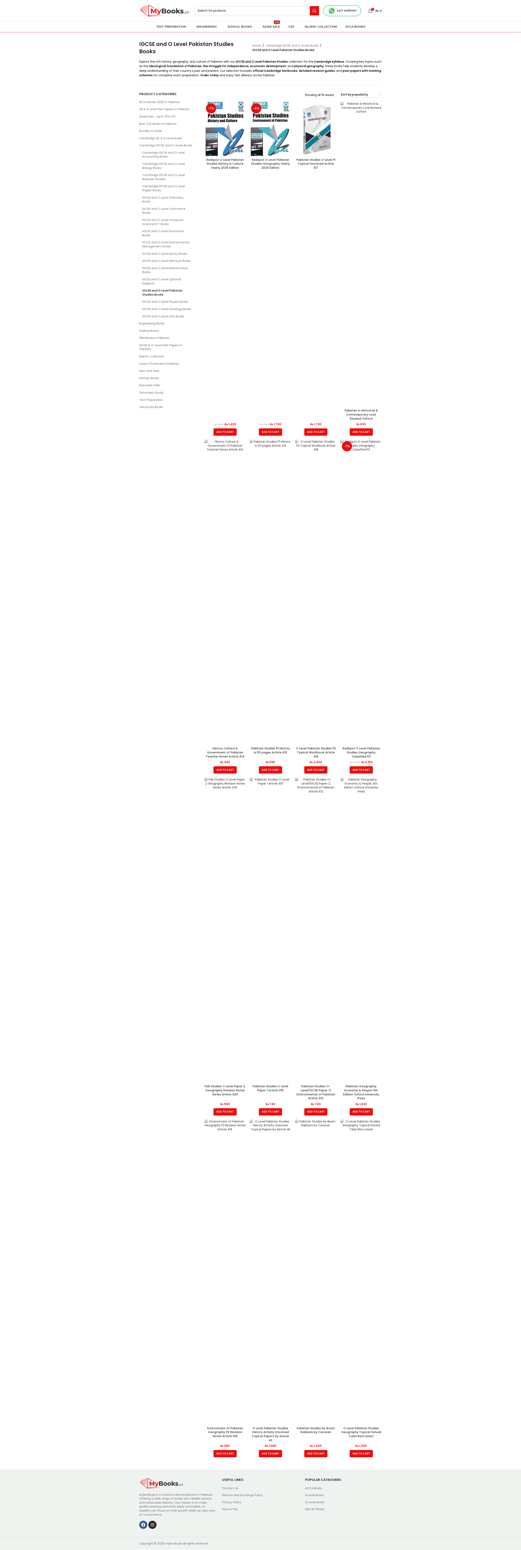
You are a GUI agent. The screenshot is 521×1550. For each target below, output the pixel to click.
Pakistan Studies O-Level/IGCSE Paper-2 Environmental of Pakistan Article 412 (316, 1092)
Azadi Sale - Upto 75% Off (157, 116)
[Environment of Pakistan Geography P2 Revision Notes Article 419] (225, 1272)
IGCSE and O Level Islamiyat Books (166, 261)
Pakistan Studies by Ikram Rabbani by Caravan (316, 1430)
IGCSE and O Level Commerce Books (163, 211)
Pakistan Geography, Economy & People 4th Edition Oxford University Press (361, 1092)
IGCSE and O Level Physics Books (165, 302)
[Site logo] (164, 10)
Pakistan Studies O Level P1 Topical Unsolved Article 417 (315, 164)
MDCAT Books (314, 1509)
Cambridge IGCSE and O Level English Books (163, 188)
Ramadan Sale (149, 385)
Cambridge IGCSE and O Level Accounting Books (163, 155)
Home (256, 46)
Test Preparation (151, 400)
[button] (225, 432)
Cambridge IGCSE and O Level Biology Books (163, 166)
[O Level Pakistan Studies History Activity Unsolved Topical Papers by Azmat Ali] (270, 1272)
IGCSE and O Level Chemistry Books (163, 200)
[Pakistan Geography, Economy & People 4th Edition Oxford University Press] (361, 930)
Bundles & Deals (150, 131)
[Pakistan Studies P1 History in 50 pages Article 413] (270, 592)
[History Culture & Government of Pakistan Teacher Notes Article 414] (225, 592)
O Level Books (314, 1502)
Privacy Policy (231, 1502)
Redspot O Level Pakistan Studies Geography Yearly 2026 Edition (270, 164)
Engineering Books (152, 323)
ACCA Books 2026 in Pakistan (159, 102)
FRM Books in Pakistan (154, 338)
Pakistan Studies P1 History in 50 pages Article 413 (270, 750)
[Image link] (161, 1483)
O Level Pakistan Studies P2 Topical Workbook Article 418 (316, 752)
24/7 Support (347, 11)
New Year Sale (149, 371)
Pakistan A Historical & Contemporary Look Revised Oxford (361, 414)
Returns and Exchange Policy (242, 1495)
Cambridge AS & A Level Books (160, 138)
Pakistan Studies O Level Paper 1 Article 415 (270, 1088)
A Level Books (314, 1495)
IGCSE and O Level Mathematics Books (165, 270)
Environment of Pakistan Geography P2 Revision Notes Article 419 (225, 1432)
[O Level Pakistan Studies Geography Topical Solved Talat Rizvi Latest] (361, 1272)
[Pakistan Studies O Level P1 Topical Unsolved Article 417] (315, 129)
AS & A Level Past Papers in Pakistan (164, 109)
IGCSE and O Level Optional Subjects (161, 281)
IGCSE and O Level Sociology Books (166, 309)
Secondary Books (151, 393)
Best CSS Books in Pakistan (157, 124)
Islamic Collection (151, 356)
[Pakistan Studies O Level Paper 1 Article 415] (270, 930)
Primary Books (149, 378)
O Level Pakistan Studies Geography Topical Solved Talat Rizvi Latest (361, 1432)
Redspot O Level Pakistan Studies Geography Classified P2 (361, 752)
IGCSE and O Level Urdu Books (163, 316)
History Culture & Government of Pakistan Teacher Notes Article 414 (225, 752)
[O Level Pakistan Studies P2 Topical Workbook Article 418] (315, 592)
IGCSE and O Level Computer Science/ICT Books (163, 222)
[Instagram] (152, 1525)
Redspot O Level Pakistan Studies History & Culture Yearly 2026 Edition (225, 164)
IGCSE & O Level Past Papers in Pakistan (160, 347)
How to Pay (230, 1509)
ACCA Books (313, 1488)
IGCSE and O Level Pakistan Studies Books (162, 292)
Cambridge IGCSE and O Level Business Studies (163, 177)
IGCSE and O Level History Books (164, 254)
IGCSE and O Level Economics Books (163, 233)
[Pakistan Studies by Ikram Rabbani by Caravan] (315, 1272)
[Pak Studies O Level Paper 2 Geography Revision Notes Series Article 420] (225, 930)
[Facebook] (143, 1525)
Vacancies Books (151, 407)
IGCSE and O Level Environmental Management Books (165, 244)
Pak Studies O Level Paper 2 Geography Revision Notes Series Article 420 (225, 1090)
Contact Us (230, 1488)
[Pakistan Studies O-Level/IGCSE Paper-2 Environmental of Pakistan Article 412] (315, 930)
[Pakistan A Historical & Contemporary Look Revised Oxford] (361, 254)
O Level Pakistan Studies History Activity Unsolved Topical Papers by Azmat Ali (270, 1434)
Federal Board (149, 331)
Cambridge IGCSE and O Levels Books (292, 46)
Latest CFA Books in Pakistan (159, 364)
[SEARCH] (314, 10)
